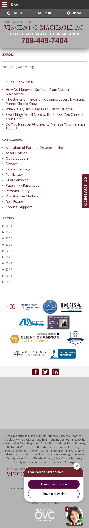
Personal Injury (18, 190)
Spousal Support (19, 207)
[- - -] (4, 4)
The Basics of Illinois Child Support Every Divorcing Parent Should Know (45, 101)
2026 (7, 226)
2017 (7, 282)
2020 (7, 263)
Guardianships (17, 180)
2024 (7, 238)
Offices (76, 13)
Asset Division (17, 153)
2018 (7, 276)
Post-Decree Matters (22, 196)
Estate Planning (18, 169)
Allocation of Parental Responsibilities (35, 147)
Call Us (17, 13)
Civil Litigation (17, 158)
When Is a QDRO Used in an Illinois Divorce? (40, 109)
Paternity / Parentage (22, 185)
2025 (7, 232)
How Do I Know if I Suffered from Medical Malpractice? (38, 91)
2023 (7, 244)
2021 (7, 257)
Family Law (14, 174)
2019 (7, 269)
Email (46, 13)
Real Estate (14, 201)
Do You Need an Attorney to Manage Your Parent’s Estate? (45, 126)
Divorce (12, 163)
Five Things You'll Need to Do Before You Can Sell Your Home (44, 116)
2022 (7, 251)
